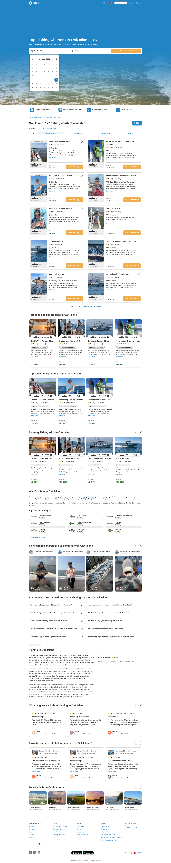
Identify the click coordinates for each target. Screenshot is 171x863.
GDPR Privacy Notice (108, 835)
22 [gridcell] (56, 80)
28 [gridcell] (52, 84)
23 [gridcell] (32, 84)
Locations (80, 832)
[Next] (140, 432)
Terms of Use (105, 829)
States (79, 829)
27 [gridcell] (48, 84)
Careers (32, 829)
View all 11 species (38, 537)
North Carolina (48, 117)
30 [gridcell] (32, 88)
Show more (52, 157)
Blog (30, 832)
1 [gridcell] (40, 88)
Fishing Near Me (59, 835)
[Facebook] (30, 853)
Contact (31, 835)
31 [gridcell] (36, 88)
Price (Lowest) (105, 133)
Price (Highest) (78, 133)
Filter (138, 123)
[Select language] (110, 3)
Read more (34, 356)
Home (31, 117)
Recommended (50, 133)
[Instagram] (39, 853)
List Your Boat (121, 3)
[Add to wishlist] (81, 141)
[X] (34, 853)
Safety (31, 837)
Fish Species (57, 832)
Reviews (130, 133)
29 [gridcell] (56, 84)
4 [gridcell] (52, 88)
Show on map (51, 128)
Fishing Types (58, 829)
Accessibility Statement (109, 840)
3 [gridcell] (48, 88)
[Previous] (135, 432)
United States (38, 117)
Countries (80, 826)
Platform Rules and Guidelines (112, 837)
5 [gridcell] (56, 88)
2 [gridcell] (44, 88)
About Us (32, 826)
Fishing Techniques (60, 826)
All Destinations (82, 835)
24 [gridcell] (36, 84)
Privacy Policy (106, 832)
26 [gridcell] (44, 84)
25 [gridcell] (40, 84)
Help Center (105, 826)
